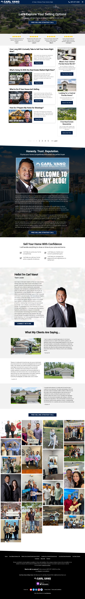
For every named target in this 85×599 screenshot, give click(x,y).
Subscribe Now (66, 133)
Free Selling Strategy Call (42, 22)
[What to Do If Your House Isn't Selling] (20, 97)
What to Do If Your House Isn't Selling (24, 89)
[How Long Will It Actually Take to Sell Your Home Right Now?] (20, 59)
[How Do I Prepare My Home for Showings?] (20, 116)
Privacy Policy (47, 589)
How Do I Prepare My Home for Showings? (26, 108)
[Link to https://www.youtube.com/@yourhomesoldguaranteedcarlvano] (31, 589)
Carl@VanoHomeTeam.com (60, 575)
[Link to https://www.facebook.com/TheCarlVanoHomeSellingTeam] (33, 589)
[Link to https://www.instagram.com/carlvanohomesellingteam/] (39, 589)
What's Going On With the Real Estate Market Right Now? (32, 70)
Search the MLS (67, 102)
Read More (38, 63)
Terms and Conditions (56, 589)
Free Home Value (67, 74)
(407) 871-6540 (74, 2)
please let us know (46, 565)
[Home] (9, 2)
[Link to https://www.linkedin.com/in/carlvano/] (36, 589)
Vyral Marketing (47, 593)
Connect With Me (24, 323)
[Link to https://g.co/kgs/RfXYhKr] (41, 589)
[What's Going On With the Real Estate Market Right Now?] (20, 78)
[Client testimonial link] (26, 346)
